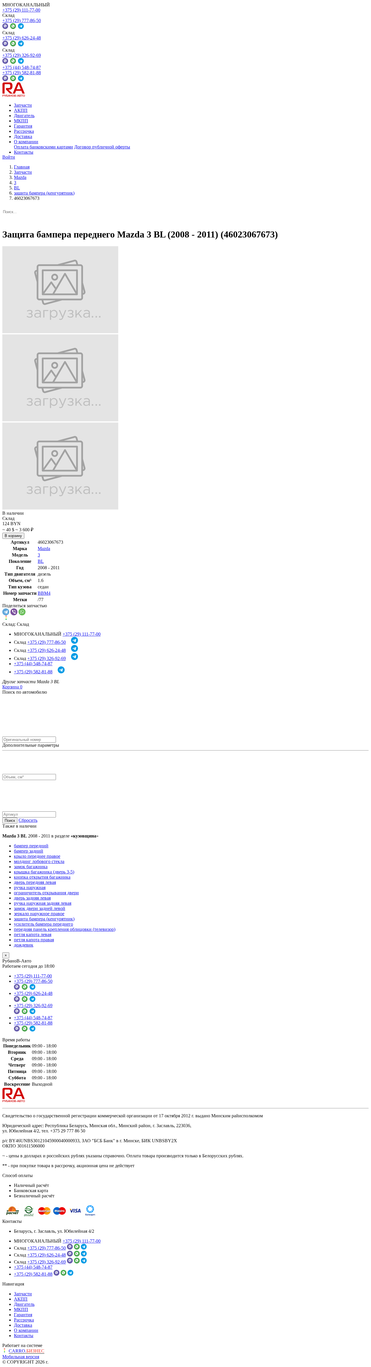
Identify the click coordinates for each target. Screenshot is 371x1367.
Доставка (23, 136)
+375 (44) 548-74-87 (21, 67)
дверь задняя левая (32, 897)
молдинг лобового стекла (39, 861)
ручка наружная (30, 887)
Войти (8, 157)
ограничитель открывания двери (46, 892)
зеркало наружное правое (39, 913)
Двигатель (24, 115)
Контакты (23, 152)
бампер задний (28, 851)
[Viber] (13, 611)
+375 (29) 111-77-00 (21, 10)
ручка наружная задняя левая (42, 903)
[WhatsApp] (22, 611)
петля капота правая (34, 939)
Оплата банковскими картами (43, 146)
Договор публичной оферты (102, 146)
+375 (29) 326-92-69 (21, 55)
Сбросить (28, 820)
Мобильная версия (20, 1356)
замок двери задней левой (39, 908)
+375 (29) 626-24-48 (21, 37)
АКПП (21, 110)
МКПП (21, 120)
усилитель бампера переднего (43, 924)
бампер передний (31, 845)
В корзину (13, 536)
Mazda (44, 548)
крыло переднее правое (37, 856)
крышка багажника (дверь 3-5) (44, 871)
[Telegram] (5, 611)
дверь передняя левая (35, 882)
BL (41, 561)
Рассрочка (24, 131)
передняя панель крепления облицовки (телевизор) (64, 929)
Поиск (10, 820)
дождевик (23, 944)
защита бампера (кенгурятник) (44, 918)
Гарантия (23, 126)
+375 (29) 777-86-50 (21, 20)
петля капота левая (32, 934)
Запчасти (23, 105)
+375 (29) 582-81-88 (21, 72)
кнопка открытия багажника (42, 877)
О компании (26, 141)
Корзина (12, 686)
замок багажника (31, 866)
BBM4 (44, 593)
